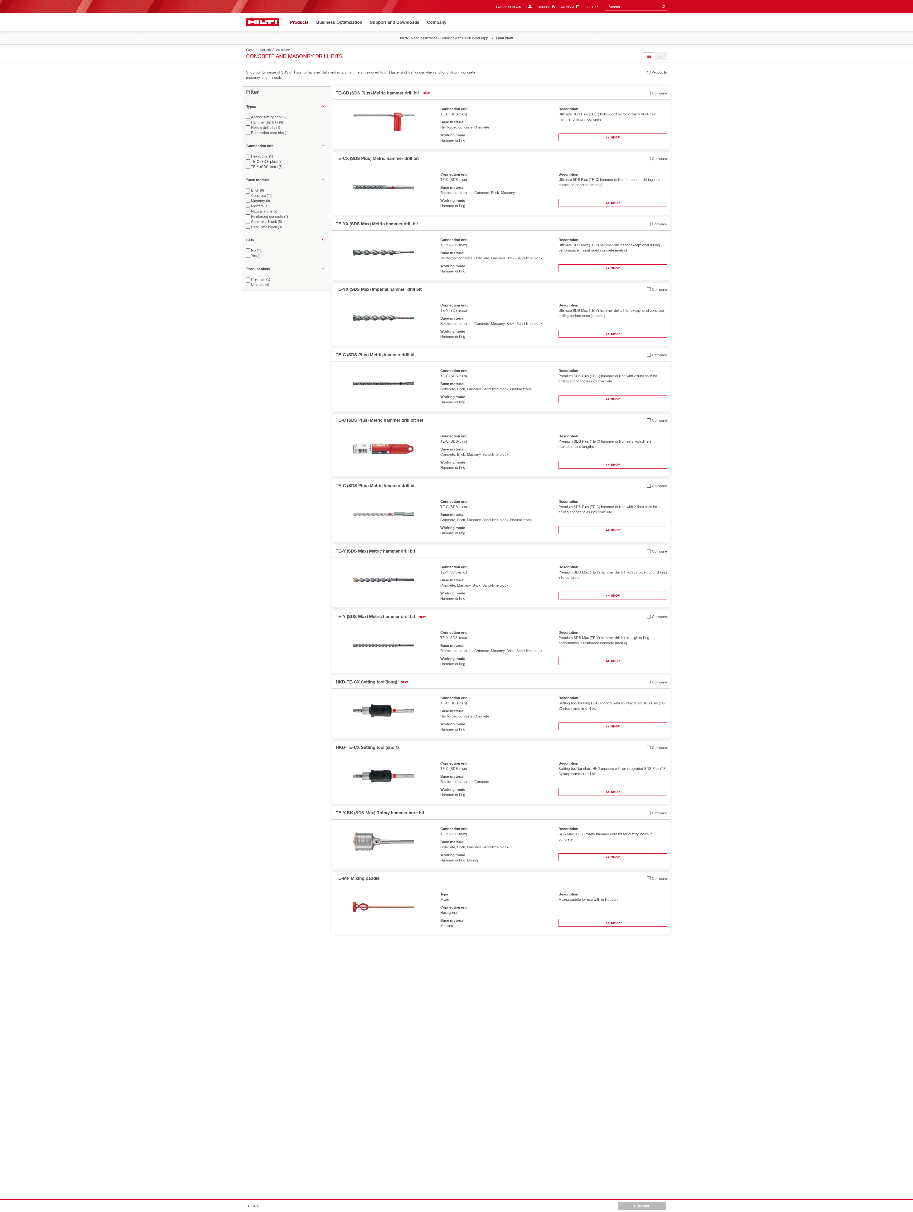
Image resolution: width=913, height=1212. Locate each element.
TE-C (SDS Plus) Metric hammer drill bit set (379, 420)
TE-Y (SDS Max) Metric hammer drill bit (375, 551)
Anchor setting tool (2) (268, 117)
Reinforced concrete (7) (269, 216)
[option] (649, 56)
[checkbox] (657, 93)
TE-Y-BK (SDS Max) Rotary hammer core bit (380, 812)
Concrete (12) (261, 195)
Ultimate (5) (260, 284)
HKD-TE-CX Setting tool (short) (367, 747)
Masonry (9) (260, 200)
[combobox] (636, 6)
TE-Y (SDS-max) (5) (266, 166)
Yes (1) (256, 255)
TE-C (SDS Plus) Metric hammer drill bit (376, 354)
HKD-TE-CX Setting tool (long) (366, 681)
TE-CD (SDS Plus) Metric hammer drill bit (377, 92)
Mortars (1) (259, 206)
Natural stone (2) (264, 211)
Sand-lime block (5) (266, 221)
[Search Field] (663, 6)
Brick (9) (257, 190)
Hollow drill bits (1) (265, 127)
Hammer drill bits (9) (267, 122)
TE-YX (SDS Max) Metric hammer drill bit (377, 223)
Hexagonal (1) (262, 156)
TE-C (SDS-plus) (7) (266, 161)
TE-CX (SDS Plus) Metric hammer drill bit (377, 158)
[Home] (262, 22)
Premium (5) (260, 279)
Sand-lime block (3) (266, 227)
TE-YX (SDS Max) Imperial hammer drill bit (379, 289)
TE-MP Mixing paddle (357, 878)
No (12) (256, 250)
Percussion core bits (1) (270, 132)
